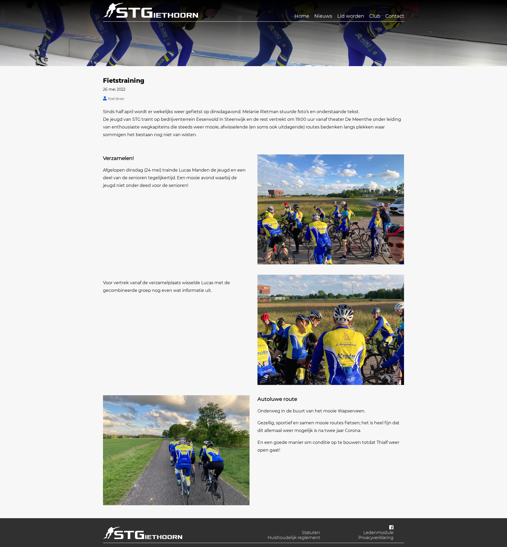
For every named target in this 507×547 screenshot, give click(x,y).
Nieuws (323, 16)
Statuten (311, 532)
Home (301, 16)
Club (374, 16)
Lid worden (350, 16)
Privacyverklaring (375, 537)
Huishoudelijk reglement (293, 537)
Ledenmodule (378, 532)
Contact (394, 16)
